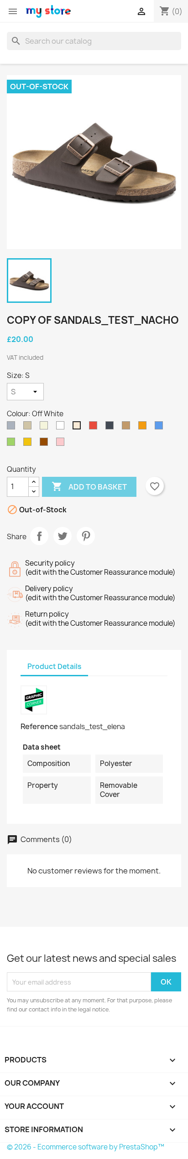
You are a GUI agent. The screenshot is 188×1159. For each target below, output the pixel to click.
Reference (39, 726)
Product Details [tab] (54, 666)
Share (39, 536)
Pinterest (86, 536)
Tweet (62, 536)
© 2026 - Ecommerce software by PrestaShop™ (85, 1147)
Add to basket (89, 486)
